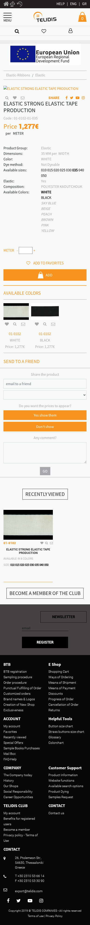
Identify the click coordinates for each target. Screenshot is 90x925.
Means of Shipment (62, 682)
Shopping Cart (58, 671)
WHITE (46, 192)
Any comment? (45, 437)
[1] (6, 4)
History (8, 780)
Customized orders (16, 693)
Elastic (40, 75)
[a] (17, 31)
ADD (49, 275)
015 (50, 170)
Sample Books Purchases (21, 748)
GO (45, 471)
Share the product (45, 374)
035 (75, 170)
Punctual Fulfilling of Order (22, 688)
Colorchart (56, 742)
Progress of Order (61, 699)
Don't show (45, 426)
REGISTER (45, 642)
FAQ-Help (10, 759)
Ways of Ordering (60, 677)
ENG (73, 3)
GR (84, 3)
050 (44, 175)
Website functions (61, 780)
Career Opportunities (18, 797)
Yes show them (45, 415)
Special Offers (13, 742)
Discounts (55, 693)
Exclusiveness (13, 710)
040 (81, 170)
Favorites (10, 731)
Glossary (54, 737)
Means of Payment (61, 688)
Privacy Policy (54, 916)
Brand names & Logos (19, 699)
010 (44, 170)
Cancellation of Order (63, 704)
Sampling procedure (17, 677)
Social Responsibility (18, 791)
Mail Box (9, 754)
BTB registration (15, 671)
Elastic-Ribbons (18, 75)
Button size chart (60, 726)
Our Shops (10, 786)
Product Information (63, 775)
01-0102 (15, 333)
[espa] (45, 54)
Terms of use (36, 916)
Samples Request (60, 797)
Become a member (16, 829)
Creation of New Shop (19, 704)
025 (62, 170)
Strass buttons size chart (66, 731)
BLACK (46, 197)
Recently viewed (14, 737)
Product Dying (58, 791)
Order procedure (15, 682)
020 (56, 170)
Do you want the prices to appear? (45, 405)
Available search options (65, 786)
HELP (61, 3)
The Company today (17, 775)
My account (11, 726)
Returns (54, 710)
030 (69, 170)
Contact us (56, 813)
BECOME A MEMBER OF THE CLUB (45, 593)
